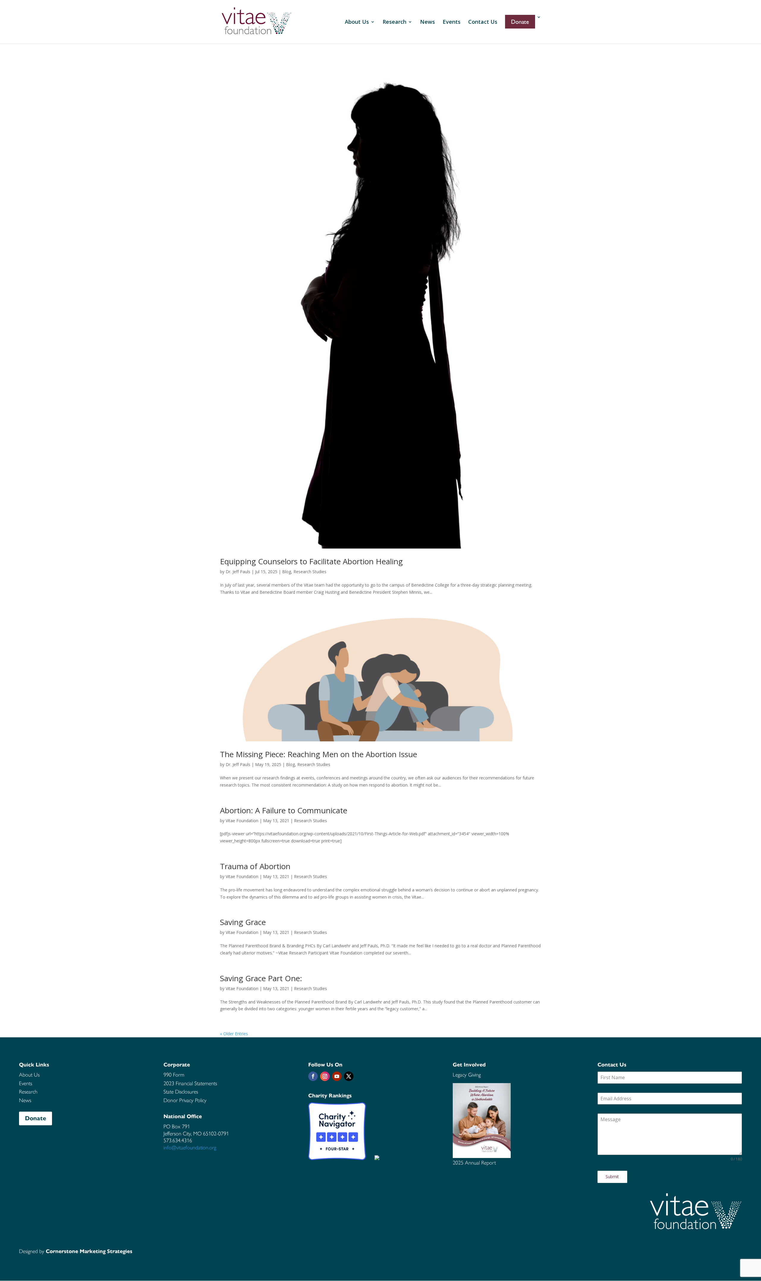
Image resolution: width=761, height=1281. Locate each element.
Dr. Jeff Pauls (238, 571)
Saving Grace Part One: (261, 978)
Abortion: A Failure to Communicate (283, 810)
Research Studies (309, 571)
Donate (35, 1118)
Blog (286, 571)
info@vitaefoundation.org (189, 1147)
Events (451, 22)
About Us (357, 22)
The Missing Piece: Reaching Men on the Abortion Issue (318, 754)
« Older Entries (234, 1033)
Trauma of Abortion (255, 866)
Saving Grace (243, 922)
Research (394, 22)
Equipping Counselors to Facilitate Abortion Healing (311, 561)
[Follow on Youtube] (337, 1076)
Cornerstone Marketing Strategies (89, 1251)
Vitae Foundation (242, 820)
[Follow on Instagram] (325, 1076)
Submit (612, 1176)
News (427, 22)
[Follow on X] (348, 1076)
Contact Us (482, 22)
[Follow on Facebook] (313, 1076)
